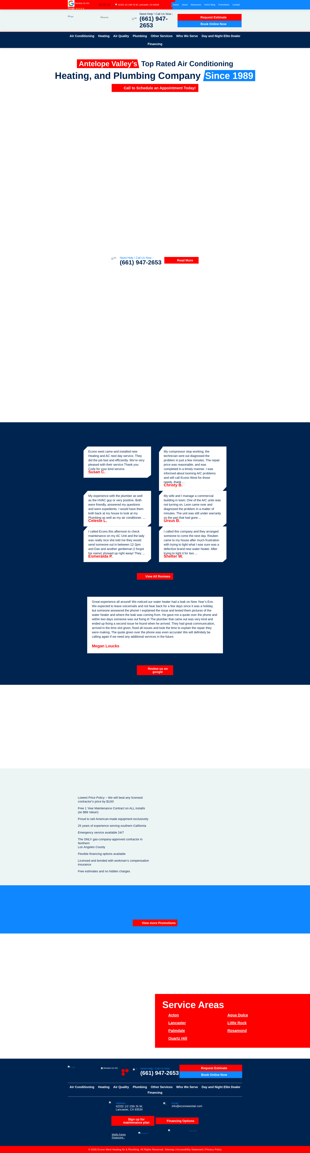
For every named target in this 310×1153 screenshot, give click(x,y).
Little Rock (237, 1023)
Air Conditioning (82, 36)
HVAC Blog (209, 5)
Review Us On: (111, 1068)
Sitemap (169, 1149)
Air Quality (121, 36)
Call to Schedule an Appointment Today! (160, 88)
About (185, 5)
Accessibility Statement (189, 1149)
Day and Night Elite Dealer (221, 36)
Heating (104, 36)
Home (176, 5)
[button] (10, 96)
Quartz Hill (177, 1038)
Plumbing (140, 36)
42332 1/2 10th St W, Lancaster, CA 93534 (138, 5)
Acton (173, 1015)
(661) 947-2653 (154, 22)
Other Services (162, 36)
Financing (155, 44)
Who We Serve (187, 36)
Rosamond (237, 1030)
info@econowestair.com (187, 1106)
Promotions (223, 5)
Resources (196, 5)
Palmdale (176, 1030)
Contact (236, 5)
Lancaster (177, 1023)
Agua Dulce (237, 1015)
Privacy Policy (213, 1149)
